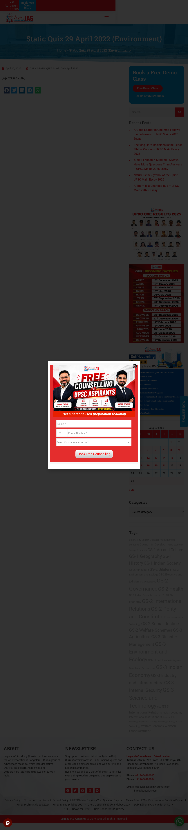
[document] (94, 415)
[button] (134, 366)
